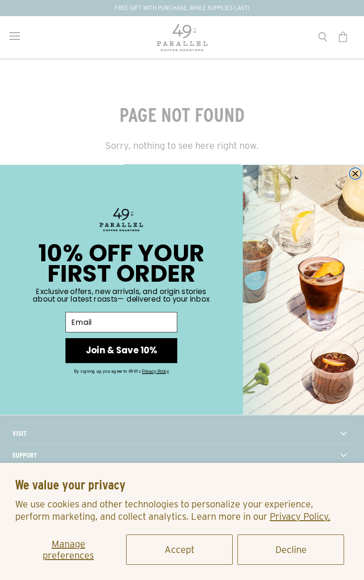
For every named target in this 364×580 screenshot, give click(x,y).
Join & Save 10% (121, 350)
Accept (179, 549)
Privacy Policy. (300, 516)
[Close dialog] (355, 174)
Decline (291, 549)
